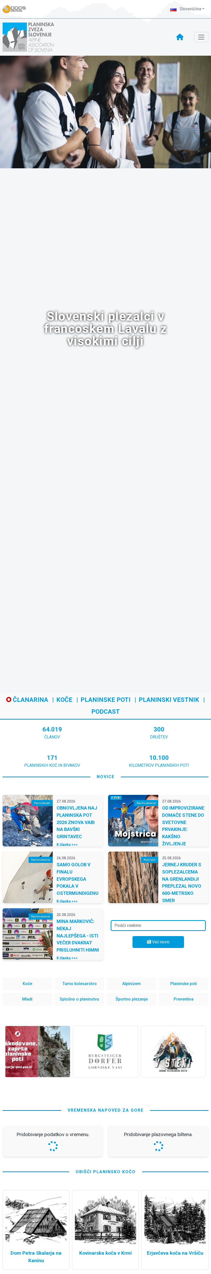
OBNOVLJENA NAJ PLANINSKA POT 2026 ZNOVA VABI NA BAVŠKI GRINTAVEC (77, 822)
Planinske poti (105, 699)
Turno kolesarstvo (79, 983)
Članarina (29, 699)
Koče (64, 699)
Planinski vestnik (169, 699)
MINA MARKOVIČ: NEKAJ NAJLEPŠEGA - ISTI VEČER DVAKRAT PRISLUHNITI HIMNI (78, 936)
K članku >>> (67, 845)
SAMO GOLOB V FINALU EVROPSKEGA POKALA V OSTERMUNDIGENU (78, 879)
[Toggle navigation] (201, 37)
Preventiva (184, 999)
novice (106, 776)
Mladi (27, 999)
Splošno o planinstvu (79, 999)
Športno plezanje (132, 999)
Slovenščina (190, 8)
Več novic (160, 941)
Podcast (105, 711)
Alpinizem (131, 983)
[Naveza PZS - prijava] (17, 9)
